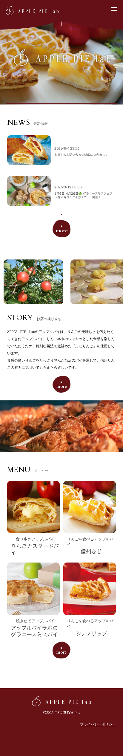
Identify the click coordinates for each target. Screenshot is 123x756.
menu (114, 9)
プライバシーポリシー (98, 725)
